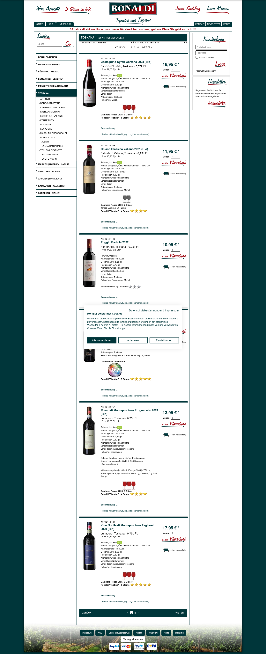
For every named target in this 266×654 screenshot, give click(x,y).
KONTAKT (199, 24)
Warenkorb (153, 632)
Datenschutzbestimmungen (146, 310)
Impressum (65, 24)
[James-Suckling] (187, 10)
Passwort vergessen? (206, 70)
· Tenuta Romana (48, 154)
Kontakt (139, 632)
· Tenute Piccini (48, 158)
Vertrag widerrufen (133, 639)
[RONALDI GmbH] (132, 14)
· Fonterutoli (47, 120)
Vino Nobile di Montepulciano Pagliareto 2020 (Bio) (128, 527)
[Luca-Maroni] (217, 10)
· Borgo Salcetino (49, 103)
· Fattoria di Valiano (51, 115)
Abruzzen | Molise (49, 171)
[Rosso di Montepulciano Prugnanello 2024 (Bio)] (90, 430)
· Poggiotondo (47, 137)
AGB (51, 24)
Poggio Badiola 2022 (115, 242)
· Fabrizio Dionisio (49, 111)
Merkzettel (179, 632)
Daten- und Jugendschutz (119, 632)
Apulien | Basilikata (50, 178)
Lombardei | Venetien (50, 78)
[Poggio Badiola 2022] (90, 262)
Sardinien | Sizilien (49, 193)
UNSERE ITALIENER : (49, 64)
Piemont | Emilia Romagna (53, 85)
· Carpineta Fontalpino (52, 107)
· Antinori (44, 98)
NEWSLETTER (213, 24)
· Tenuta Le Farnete (50, 150)
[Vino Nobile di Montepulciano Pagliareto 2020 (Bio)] (90, 546)
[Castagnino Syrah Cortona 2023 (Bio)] (90, 82)
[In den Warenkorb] (173, 75)
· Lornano (45, 124)
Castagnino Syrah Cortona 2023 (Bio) (126, 62)
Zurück (120, 47)
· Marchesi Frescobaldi (53, 132)
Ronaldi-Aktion (47, 57)
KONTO (226, 24)
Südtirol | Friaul (48, 71)
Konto (166, 632)
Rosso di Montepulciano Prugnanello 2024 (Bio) (129, 412)
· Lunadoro (45, 128)
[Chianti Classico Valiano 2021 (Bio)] (90, 169)
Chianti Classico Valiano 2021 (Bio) (124, 149)
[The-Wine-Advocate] (48, 10)
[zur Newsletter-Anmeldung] (215, 104)
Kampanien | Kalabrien (51, 185)
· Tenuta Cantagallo (51, 145)
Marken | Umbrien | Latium (53, 164)
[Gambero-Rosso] (78, 10)
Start (39, 24)
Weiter (146, 47)
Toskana (43, 93)
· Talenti (44, 141)
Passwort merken (206, 57)
